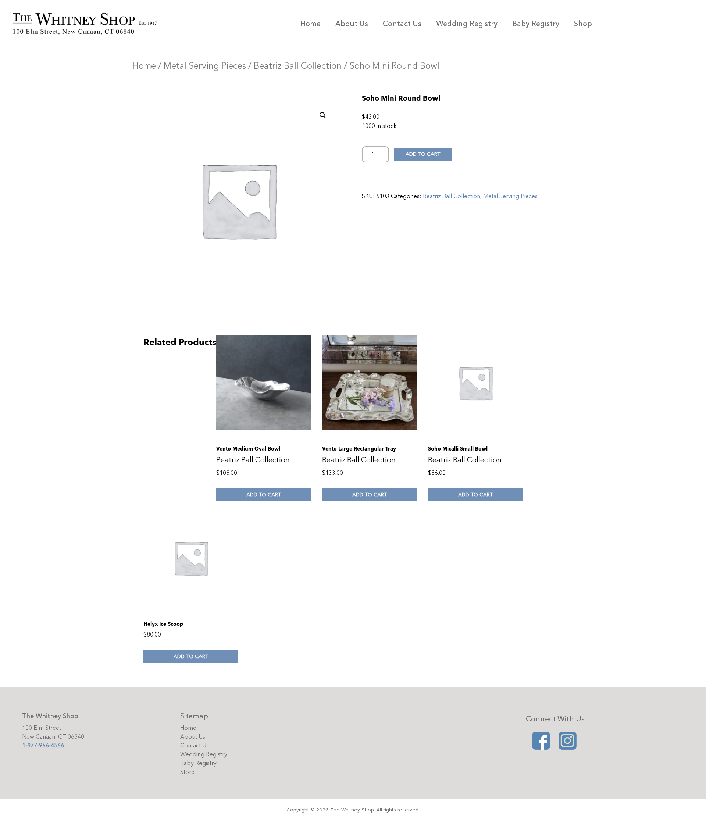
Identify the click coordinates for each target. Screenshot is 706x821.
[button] (322, 115)
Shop (583, 24)
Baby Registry (535, 24)
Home (310, 24)
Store (187, 772)
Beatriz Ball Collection (298, 66)
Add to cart (423, 154)
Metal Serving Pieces (205, 66)
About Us (351, 24)
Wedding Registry (467, 24)
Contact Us (402, 24)
